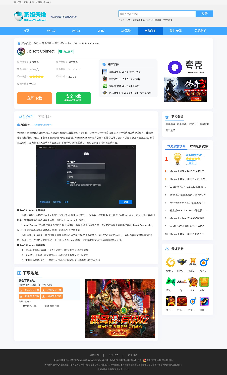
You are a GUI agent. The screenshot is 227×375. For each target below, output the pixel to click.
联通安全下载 (54, 290)
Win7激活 (167, 20)
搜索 (204, 14)
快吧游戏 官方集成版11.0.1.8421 (205, 270)
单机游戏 (170, 124)
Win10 (51, 30)
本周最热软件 (176, 146)
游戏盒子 (170, 130)
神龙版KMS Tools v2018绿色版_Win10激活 (189, 210)
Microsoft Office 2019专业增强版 (187, 234)
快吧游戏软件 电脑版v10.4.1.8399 (193, 310)
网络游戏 (181, 124)
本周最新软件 (199, 146)
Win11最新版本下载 (136, 20)
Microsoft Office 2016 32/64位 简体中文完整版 (189, 171)
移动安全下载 (32, 296)
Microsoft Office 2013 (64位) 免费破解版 (189, 179)
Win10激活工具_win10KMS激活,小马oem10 (189, 187)
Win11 (76, 30)
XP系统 (126, 30)
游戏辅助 (204, 124)
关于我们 (113, 355)
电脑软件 (151, 30)
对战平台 (72, 43)
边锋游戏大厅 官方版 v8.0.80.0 (205, 310)
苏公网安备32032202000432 (159, 360)
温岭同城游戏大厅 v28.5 (193, 270)
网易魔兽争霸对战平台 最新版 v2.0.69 (182, 270)
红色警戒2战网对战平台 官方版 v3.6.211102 (171, 310)
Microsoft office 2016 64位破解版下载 (189, 218)
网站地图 (94, 355)
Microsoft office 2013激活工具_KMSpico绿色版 (189, 202)
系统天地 (44, 2)
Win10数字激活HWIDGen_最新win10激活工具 (196, 155)
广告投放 (132, 355)
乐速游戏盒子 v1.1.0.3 (171, 290)
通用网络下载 (30, 306)
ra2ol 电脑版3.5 (193, 290)
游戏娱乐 (59, 43)
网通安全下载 (54, 296)
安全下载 (73, 98)
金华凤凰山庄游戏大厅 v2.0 (171, 270)
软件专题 (176, 30)
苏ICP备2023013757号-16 (131, 360)
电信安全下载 (32, 290)
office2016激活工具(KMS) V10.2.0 (188, 194)
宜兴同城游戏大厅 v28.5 (205, 290)
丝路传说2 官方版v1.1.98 (182, 290)
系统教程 (201, 30)
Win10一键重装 (154, 20)
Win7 (101, 30)
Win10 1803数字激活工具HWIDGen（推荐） (189, 226)
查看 (191, 162)
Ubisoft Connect (42, 124)
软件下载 (46, 43)
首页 (26, 30)
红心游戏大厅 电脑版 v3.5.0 (182, 310)
